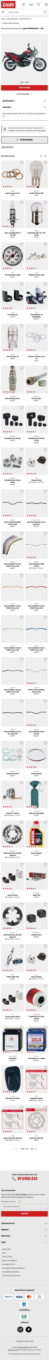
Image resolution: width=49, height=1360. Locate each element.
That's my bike (24, 88)
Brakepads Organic (36, 1098)
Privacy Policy (7, 1257)
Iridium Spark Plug (13, 977)
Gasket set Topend (12, 773)
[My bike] (31, 4)
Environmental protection (11, 1276)
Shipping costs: (13, 1350)
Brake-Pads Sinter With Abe (12, 1138)
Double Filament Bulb (36, 193)
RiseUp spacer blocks (12, 1016)
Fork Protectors (12, 315)
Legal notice (6, 1249)
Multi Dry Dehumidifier (36, 813)
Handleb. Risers (36, 935)
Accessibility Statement (10, 1272)
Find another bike (23, 94)
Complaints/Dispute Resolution (13, 1268)
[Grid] (41, 155)
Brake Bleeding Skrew (12, 398)
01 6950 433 (27, 1178)
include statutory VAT (25, 1347)
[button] (45, 12)
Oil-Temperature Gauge (12, 275)
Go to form (42, 130)
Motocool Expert (36, 853)
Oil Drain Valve (36, 398)
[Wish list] (38, 4)
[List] (45, 156)
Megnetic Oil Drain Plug (36, 275)
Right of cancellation (9, 1260)
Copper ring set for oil (12, 193)
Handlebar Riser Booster (13, 438)
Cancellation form (8, 1264)
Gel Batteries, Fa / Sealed (36, 1058)
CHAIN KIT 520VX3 (12, 813)
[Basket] (46, 4)
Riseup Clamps (36, 480)
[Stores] (23, 4)
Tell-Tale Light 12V (12, 356)
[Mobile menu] (3, 12)
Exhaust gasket (36, 773)
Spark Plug (36, 895)
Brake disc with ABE (36, 1138)
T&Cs (4, 1253)
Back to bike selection (11, 23)
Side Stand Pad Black (12, 1098)
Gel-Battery (12, 1058)
